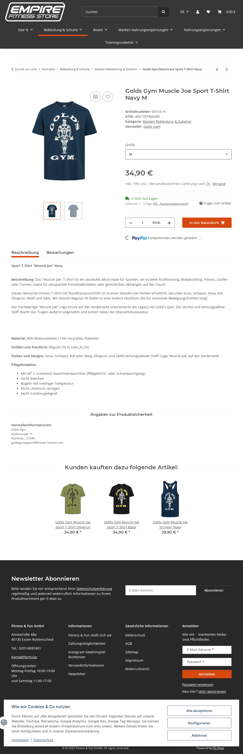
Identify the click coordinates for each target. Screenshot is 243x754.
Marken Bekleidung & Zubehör (167, 121)
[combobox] (178, 154)
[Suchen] (163, 12)
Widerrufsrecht (137, 669)
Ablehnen (199, 735)
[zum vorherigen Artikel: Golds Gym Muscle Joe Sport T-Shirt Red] (217, 69)
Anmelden (207, 674)
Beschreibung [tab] (25, 252)
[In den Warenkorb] (15, 85)
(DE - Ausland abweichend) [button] (170, 204)
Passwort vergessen (198, 684)
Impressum (20, 740)
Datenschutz (43, 740)
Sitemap (131, 652)
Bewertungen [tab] (60, 252)
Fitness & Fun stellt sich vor (90, 635)
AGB (128, 643)
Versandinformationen (86, 665)
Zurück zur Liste (26, 69)
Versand (218, 183)
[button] (197, 12)
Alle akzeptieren (199, 711)
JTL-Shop (218, 748)
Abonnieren (213, 590)
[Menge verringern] (131, 223)
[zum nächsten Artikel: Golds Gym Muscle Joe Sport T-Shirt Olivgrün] (227, 69)
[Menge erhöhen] (169, 223)
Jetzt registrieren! (212, 691)
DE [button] (182, 11)
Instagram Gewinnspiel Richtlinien (86, 654)
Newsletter (77, 674)
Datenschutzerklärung (94, 588)
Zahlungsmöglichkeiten (86, 643)
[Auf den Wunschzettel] (108, 96)
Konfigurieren (199, 723)
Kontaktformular (24, 657)
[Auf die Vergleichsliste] (95, 96)
